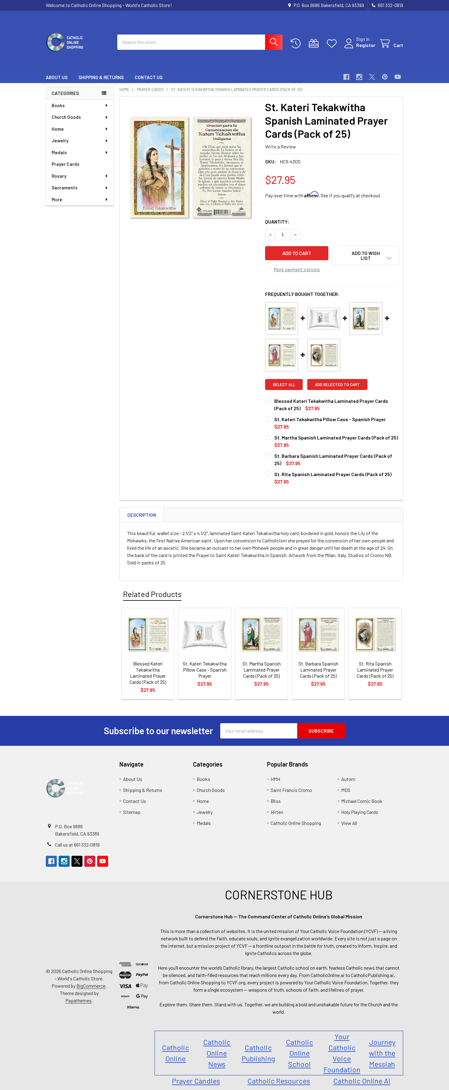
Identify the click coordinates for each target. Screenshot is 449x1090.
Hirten (277, 812)
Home (58, 129)
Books (58, 105)
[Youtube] (397, 76)
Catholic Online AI (361, 1080)
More (57, 199)
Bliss (276, 801)
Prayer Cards (65, 164)
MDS (345, 790)
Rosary (59, 176)
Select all (284, 384)
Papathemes (78, 1000)
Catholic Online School (299, 1052)
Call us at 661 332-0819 (77, 845)
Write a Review (280, 146)
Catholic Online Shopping (296, 823)
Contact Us (148, 77)
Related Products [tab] (152, 594)
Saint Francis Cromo (291, 790)
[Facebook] (346, 76)
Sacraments (65, 187)
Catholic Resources (278, 1080)
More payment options (297, 269)
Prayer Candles (196, 1080)
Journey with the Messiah (382, 1052)
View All (349, 823)
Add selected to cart (337, 384)
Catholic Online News (216, 1052)
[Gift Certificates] (315, 43)
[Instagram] (359, 76)
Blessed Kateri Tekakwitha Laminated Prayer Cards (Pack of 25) (148, 673)
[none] (190, 167)
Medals (59, 152)
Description (141, 515)
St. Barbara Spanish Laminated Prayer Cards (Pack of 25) (318, 670)
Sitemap (132, 812)
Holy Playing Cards (359, 812)
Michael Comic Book (361, 801)
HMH (275, 779)
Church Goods (66, 117)
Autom (348, 779)
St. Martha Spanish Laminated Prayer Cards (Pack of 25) (336, 437)
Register (365, 45)
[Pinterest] (384, 76)
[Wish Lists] (333, 43)
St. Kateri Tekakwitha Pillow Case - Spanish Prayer (330, 419)
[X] (372, 76)
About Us (57, 77)
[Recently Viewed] (297, 43)
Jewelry (60, 140)
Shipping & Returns (101, 77)
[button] (365, 255)
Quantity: (277, 221)
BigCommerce (90, 986)
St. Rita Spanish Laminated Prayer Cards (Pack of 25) (333, 474)
